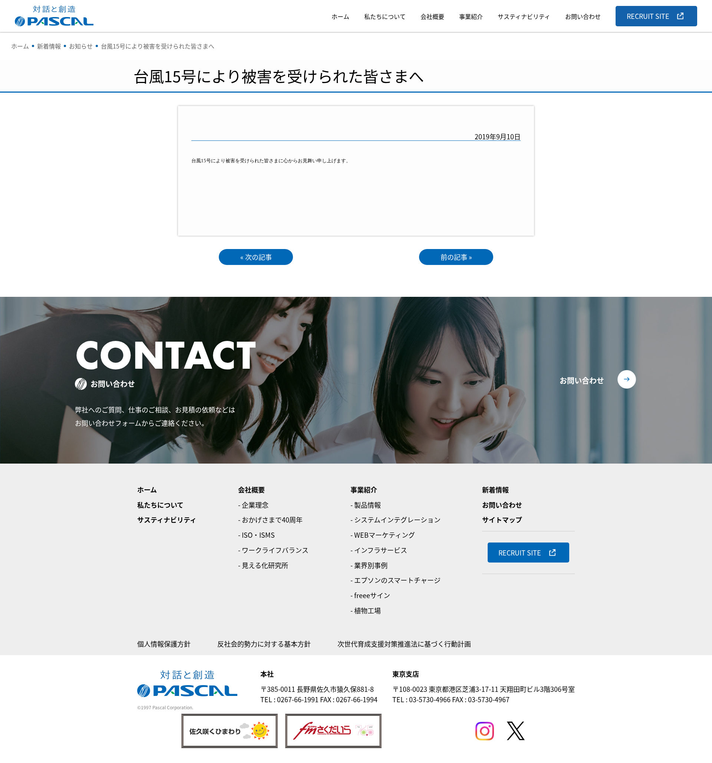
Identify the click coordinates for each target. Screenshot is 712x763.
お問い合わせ (583, 16)
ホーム (340, 16)
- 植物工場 (365, 610)
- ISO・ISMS (256, 535)
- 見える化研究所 (263, 565)
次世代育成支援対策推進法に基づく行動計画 (404, 643)
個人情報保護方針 (164, 643)
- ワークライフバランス (273, 550)
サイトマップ (502, 519)
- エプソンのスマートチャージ (395, 580)
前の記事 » (456, 257)
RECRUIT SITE (648, 16)
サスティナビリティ (524, 16)
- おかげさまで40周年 (270, 519)
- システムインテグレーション (395, 519)
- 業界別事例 (369, 565)
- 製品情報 (365, 505)
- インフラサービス (378, 550)
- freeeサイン (370, 595)
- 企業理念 (253, 505)
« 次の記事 (256, 257)
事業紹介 (471, 16)
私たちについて (385, 16)
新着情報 (495, 489)
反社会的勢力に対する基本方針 (264, 643)
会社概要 (432, 16)
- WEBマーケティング (382, 535)
